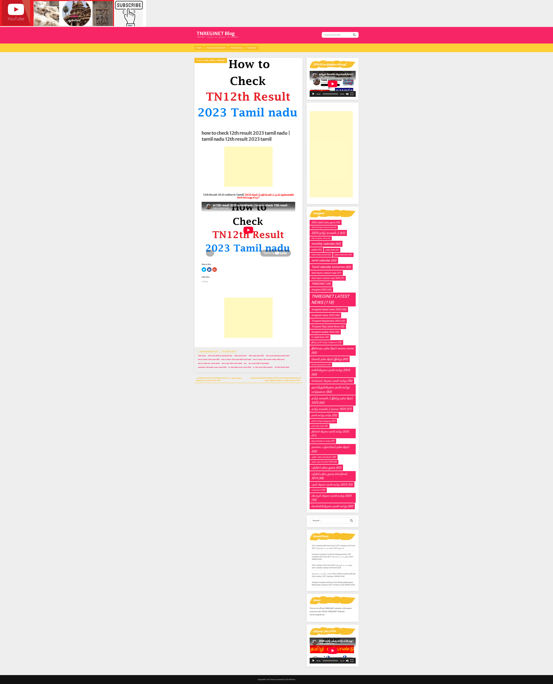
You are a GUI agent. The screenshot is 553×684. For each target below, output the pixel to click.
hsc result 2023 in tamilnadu (258, 363)
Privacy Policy (236, 48)
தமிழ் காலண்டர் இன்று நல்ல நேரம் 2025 (332, 400)
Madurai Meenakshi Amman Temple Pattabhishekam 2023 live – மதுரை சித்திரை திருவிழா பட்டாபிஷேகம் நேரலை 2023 (275, 379)
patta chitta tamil (343, 255)
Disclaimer (251, 48)
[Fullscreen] (352, 93)
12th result (202, 356)
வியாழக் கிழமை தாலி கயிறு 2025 (331, 497)
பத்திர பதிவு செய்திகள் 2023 (324, 462)
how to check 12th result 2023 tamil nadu (236, 359)
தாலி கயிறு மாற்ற (324, 415)
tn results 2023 (228, 352)
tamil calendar (323, 260)
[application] (333, 84)
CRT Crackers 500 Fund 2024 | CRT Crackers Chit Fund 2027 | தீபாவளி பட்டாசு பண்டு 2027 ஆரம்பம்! (333, 547)
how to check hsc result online (209, 363)
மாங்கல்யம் (318, 490)
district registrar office (320, 238)
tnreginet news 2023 (325, 315)
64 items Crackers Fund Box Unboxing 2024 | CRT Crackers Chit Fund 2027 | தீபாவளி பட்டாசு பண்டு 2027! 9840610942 (332, 556)
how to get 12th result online (232, 363)
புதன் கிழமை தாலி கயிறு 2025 (332, 484)
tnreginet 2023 (321, 289)
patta (316, 249)
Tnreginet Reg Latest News (327, 326)
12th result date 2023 (256, 356)
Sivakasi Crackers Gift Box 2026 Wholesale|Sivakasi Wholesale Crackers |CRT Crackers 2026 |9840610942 (333, 583)
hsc (245, 363)
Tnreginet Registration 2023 (328, 321)
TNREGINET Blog (216, 33)
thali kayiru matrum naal (326, 273)
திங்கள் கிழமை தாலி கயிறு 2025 (330, 433)
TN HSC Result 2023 (281, 367)
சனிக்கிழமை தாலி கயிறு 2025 (330, 372)
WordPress (290, 679)
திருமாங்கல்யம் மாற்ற (322, 441)
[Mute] (347, 93)
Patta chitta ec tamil (321, 255)
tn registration (320, 337)
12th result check (240, 356)
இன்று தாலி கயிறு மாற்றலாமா (326, 342)
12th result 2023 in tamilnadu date (220, 356)
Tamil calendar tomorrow (331, 267)
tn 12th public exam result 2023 (239, 367)
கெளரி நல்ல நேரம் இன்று (329, 359)
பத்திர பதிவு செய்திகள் (323, 457)
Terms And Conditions (216, 48)
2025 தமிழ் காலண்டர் (328, 233)
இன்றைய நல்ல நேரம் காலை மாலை (332, 350)
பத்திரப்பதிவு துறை (326, 467)
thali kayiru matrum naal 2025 (327, 278)
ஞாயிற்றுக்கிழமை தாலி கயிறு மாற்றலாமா (330, 390)
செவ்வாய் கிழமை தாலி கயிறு (331, 380)
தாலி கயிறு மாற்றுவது (323, 421)
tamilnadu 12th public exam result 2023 (212, 367)
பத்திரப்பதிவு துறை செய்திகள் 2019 (329, 476)
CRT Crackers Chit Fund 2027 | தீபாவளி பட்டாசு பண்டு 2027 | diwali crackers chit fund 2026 (332, 566)
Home (199, 48)
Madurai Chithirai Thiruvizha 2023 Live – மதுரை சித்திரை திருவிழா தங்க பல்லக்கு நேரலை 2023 (219, 379)
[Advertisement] (248, 167)
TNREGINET (220, 60)
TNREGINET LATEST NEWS (330, 299)
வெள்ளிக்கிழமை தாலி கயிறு (332, 506)
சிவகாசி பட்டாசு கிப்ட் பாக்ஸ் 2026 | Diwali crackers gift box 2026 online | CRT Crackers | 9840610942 (333, 575)
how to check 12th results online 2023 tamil (268, 359)
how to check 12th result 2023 (208, 359)
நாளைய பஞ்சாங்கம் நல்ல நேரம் (330, 449)
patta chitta (332, 250)
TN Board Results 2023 (208, 352)
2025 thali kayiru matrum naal (323, 227)
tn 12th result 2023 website (262, 367)
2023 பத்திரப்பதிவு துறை (325, 222)
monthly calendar (326, 243)
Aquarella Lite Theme (266, 679)
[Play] (313, 93)
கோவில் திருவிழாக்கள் (320, 365)
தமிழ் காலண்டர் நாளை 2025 (331, 409)
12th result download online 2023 (277, 356)
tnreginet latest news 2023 (328, 309)
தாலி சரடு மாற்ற (319, 426)
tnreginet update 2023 (325, 332)
